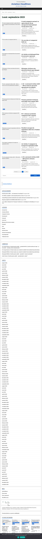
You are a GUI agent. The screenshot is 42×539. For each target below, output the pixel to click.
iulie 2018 (4, 453)
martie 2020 (4, 420)
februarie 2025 (5, 299)
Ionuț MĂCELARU (24, 28)
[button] (2, 9)
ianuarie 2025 (5, 301)
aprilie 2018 (4, 459)
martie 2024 (4, 322)
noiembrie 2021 (5, 379)
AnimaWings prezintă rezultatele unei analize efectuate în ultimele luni (17, 197)
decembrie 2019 (5, 427)
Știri (4, 33)
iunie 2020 (4, 414)
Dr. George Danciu (5, 246)
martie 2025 (4, 297)
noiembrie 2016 (5, 484)
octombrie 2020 (5, 406)
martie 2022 (4, 371)
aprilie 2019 (4, 443)
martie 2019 (4, 445)
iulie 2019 (4, 437)
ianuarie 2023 (5, 351)
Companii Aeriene (6, 214)
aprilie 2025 (4, 295)
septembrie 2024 (5, 310)
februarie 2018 (5, 463)
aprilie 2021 (4, 394)
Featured (4, 218)
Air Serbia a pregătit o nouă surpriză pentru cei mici (13, 195)
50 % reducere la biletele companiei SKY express (11, 118)
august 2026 (4, 262)
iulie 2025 (4, 289)
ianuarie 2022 (5, 375)
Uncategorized (5, 234)
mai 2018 (4, 457)
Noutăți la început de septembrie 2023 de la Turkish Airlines (11, 133)
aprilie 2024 (4, 320)
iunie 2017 (4, 470)
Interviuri (4, 220)
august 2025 (4, 287)
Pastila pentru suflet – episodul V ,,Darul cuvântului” (21, 253)
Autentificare (5, 491)
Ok (18, 537)
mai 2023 (4, 342)
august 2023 (4, 336)
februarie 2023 (5, 349)
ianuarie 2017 (5, 480)
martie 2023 (4, 347)
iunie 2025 (4, 291)
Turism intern (5, 230)
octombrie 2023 (5, 332)
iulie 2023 (4, 338)
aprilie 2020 (4, 418)
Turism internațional (6, 232)
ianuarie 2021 (5, 400)
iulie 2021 (4, 388)
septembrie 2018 (5, 449)
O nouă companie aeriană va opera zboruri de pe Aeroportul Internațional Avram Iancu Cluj (11, 28)
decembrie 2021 (5, 377)
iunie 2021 (4, 390)
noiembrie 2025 (5, 281)
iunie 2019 (4, 439)
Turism (3, 228)
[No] (40, 536)
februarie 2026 (5, 275)
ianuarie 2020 (5, 424)
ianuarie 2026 (5, 277)
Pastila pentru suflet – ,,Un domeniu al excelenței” (12, 193)
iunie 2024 (4, 316)
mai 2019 (4, 441)
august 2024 (4, 312)
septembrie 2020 (5, 408)
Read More (24, 36)
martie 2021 (4, 396)
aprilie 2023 (4, 344)
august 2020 (4, 410)
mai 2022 (4, 367)
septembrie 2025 (5, 285)
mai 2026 (4, 269)
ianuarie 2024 (5, 326)
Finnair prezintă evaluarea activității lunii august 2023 (11, 104)
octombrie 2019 (5, 431)
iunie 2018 (4, 455)
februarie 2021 (5, 398)
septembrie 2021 (5, 383)
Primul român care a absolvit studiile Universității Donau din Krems (25, 249)
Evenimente (4, 216)
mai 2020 (4, 416)
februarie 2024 (5, 324)
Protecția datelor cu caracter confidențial (10, 513)
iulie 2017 (4, 468)
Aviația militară (5, 212)
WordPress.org (5, 497)
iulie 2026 (4, 264)
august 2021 (4, 386)
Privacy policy (22, 537)
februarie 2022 (5, 373)
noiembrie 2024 (5, 305)
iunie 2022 (4, 365)
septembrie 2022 (5, 359)
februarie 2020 (5, 422)
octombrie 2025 (5, 283)
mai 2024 (4, 318)
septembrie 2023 (5, 334)
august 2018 (4, 451)
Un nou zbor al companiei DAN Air (11, 45)
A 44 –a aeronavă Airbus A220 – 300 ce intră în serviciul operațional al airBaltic (11, 89)
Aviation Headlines (21, 4)
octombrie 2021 (5, 381)
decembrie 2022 (5, 353)
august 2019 (4, 435)
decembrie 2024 (5, 303)
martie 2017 (4, 476)
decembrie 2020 (5, 402)
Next (27, 171)
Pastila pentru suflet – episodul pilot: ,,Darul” (17, 256)
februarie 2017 (5, 478)
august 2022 (4, 361)
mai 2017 (4, 472)
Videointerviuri (5, 236)
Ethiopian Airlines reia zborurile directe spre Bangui (11, 74)
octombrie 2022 (5, 357)
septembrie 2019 (5, 433)
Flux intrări (4, 493)
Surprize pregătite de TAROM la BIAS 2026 (11, 199)
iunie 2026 (4, 267)
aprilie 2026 (4, 271)
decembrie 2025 (5, 279)
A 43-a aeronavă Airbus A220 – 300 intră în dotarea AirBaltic (11, 162)
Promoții (4, 123)
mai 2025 (4, 293)
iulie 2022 (4, 363)
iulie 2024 (4, 314)
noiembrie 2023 (5, 330)
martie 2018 (4, 461)
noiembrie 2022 (5, 355)
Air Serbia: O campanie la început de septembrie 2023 (11, 148)
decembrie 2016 (5, 482)
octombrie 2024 (5, 308)
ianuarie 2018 (5, 466)
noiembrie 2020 (5, 404)
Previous (16, 171)
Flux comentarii (5, 495)
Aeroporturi (4, 209)
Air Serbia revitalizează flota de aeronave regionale (11, 59)
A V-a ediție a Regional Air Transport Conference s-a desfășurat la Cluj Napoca (18, 201)
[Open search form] (40, 9)
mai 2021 (4, 392)
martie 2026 (4, 273)
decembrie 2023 (5, 328)
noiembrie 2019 (5, 429)
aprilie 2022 (4, 369)
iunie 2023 (4, 340)
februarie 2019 (5, 447)
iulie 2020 (4, 412)
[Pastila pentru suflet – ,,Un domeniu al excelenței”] (6, 522)
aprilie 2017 (4, 474)
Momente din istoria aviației (8, 222)
